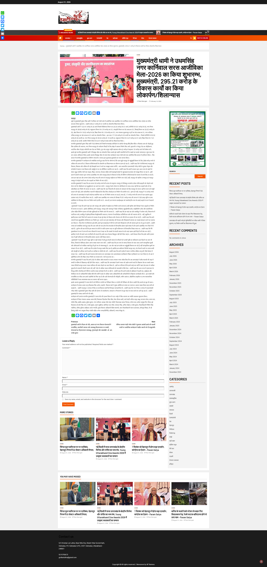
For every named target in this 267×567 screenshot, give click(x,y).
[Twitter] (2, 25)
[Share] (2, 38)
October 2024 (174, 337)
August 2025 (174, 299)
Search (172, 171)
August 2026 (174, 252)
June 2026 (173, 260)
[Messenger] (2, 17)
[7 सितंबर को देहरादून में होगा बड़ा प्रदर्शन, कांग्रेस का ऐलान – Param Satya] (149, 429)
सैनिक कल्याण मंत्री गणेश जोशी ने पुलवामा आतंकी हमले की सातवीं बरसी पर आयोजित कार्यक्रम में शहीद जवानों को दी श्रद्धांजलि (135, 324)
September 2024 (175, 341)
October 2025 (174, 291)
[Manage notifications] (261, 561)
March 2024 (173, 364)
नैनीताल (171, 429)
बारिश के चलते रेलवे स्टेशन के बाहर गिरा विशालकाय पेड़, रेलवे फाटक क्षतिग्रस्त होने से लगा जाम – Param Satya (189, 514)
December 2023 (175, 372)
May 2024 (173, 357)
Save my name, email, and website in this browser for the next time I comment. (93, 399)
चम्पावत (171, 410)
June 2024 (173, 353)
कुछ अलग (89, 38)
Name (65, 377)
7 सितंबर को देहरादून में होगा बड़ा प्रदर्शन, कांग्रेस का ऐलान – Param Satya (154, 32)
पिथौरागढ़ (172, 433)
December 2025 (175, 283)
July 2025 (173, 302)
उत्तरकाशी (172, 391)
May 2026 (173, 264)
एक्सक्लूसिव (79, 38)
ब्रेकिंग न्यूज (125, 38)
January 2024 (174, 368)
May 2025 (173, 310)
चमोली (171, 406)
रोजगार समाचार (152, 38)
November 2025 (175, 287)
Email (64, 385)
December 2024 (175, 330)
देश (107, 38)
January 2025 (174, 326)
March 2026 (173, 271)
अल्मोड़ (171, 387)
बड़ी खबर (115, 38)
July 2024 (173, 349)
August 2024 (174, 345)
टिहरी (171, 414)
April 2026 (173, 268)
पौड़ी (170, 437)
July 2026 (173, 256)
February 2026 (174, 275)
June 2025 (173, 306)
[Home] (60, 38)
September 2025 (175, 295)
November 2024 (175, 333)
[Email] (2, 34)
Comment (66, 348)
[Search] (191, 38)
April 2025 (173, 314)
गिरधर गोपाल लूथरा (143, 101)
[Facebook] (2, 21)
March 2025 (173, 318)
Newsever (140, 564)
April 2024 (173, 361)
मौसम (142, 38)
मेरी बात (135, 38)
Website (65, 392)
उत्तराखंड (67, 38)
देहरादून (171, 425)
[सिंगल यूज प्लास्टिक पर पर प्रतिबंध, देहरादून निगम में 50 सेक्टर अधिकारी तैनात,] (77, 429)
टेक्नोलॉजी (99, 38)
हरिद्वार (171, 464)
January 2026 (174, 279)
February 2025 (174, 322)
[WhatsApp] (2, 13)
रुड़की (171, 456)
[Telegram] (2, 29)
